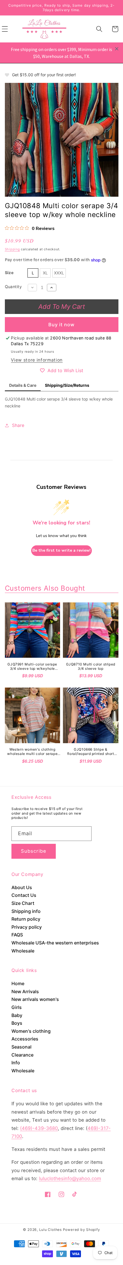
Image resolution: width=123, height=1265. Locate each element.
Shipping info (26, 911)
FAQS (17, 935)
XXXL (59, 272)
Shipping (12, 249)
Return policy (25, 919)
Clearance (22, 1055)
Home (17, 983)
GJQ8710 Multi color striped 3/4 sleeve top (90, 666)
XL (45, 272)
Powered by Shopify (81, 1229)
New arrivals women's (35, 999)
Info (15, 1062)
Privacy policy (26, 927)
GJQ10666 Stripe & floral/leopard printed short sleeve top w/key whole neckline (90, 751)
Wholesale (22, 951)
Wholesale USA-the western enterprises (55, 943)
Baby (16, 1015)
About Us (21, 887)
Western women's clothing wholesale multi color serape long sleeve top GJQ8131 (32, 751)
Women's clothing (31, 1031)
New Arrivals (25, 991)
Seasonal (21, 1047)
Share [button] (18, 425)
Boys (16, 1023)
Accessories (24, 1039)
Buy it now (61, 324)
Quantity (13, 286)
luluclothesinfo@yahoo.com (70, 1178)
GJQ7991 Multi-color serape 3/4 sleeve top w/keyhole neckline (32, 666)
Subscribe (33, 851)
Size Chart (22, 903)
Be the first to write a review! (61, 550)
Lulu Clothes (50, 1229)
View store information (37, 360)
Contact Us (23, 895)
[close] (117, 49)
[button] (99, 29)
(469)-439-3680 (39, 1128)
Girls (16, 1007)
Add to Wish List (65, 370)
